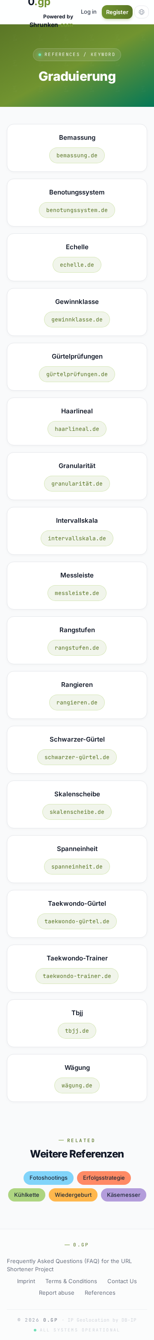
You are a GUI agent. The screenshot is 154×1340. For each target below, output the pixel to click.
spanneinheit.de (77, 866)
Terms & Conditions (71, 1281)
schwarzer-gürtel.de (77, 757)
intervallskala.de (77, 538)
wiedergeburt (73, 1194)
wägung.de (77, 1085)
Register (117, 12)
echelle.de (77, 264)
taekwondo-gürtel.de (77, 921)
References (100, 1292)
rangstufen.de (77, 647)
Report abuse (56, 1292)
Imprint (26, 1281)
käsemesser (123, 1194)
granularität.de (77, 483)
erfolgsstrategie (104, 1177)
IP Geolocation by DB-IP (102, 1320)
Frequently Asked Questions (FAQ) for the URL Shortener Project (69, 1265)
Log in (89, 11)
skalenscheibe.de (77, 812)
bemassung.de (77, 155)
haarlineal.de (77, 429)
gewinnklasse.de (77, 319)
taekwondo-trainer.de (77, 976)
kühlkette (26, 1194)
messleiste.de (77, 593)
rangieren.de (77, 702)
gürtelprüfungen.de (77, 374)
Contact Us (122, 1281)
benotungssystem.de (77, 210)
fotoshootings (49, 1177)
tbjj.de (77, 1030)
